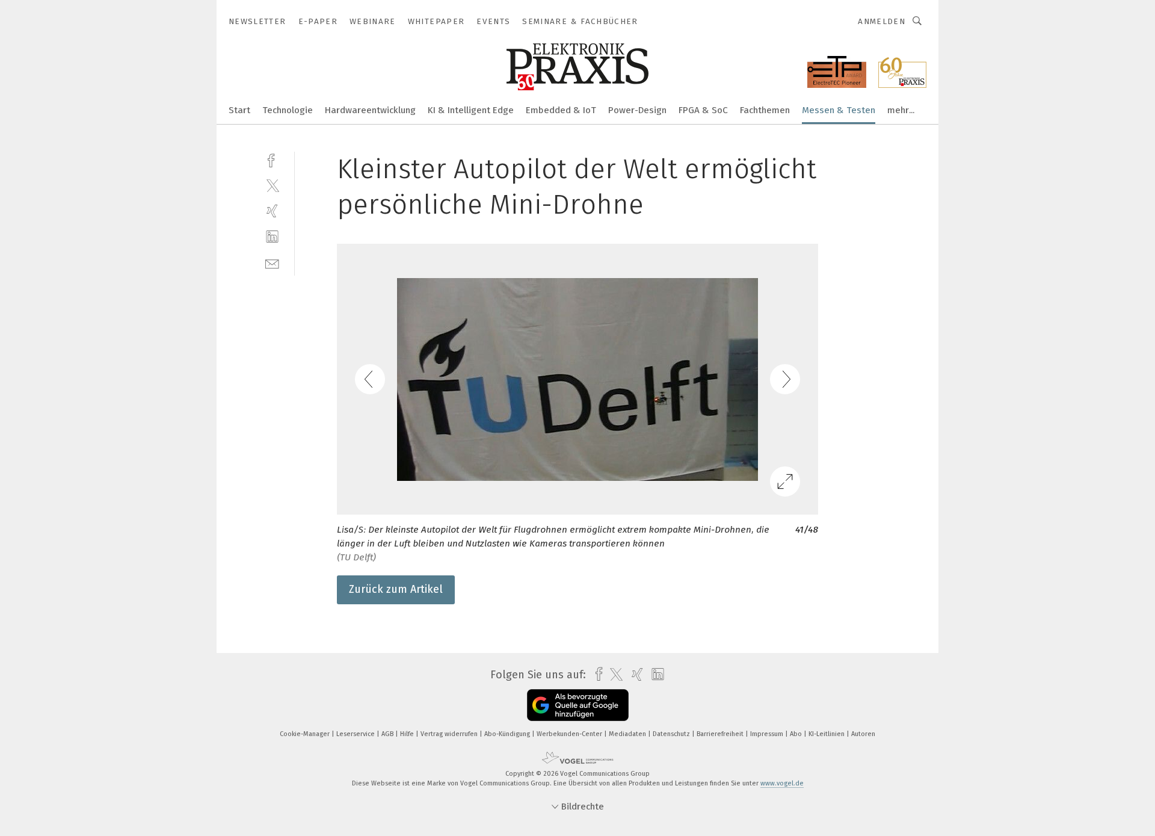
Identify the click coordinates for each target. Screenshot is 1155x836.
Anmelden (881, 21)
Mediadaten (628, 734)
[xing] (272, 210)
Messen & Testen (838, 110)
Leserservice (356, 734)
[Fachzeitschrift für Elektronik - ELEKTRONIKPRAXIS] (239, 109)
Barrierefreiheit (721, 734)
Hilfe (408, 734)
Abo (797, 734)
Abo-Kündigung (508, 734)
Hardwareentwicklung (370, 110)
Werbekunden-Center (570, 734)
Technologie (287, 110)
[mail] (272, 262)
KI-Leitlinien (827, 734)
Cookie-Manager (305, 734)
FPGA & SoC (703, 110)
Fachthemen (765, 110)
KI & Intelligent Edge (471, 110)
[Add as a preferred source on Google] (578, 705)
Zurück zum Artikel (396, 589)
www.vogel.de (782, 783)
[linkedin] (272, 236)
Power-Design (637, 110)
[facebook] (272, 159)
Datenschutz (672, 734)
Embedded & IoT (561, 110)
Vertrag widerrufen (449, 734)
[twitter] (272, 185)
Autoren (863, 734)
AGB (388, 734)
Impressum (767, 734)
